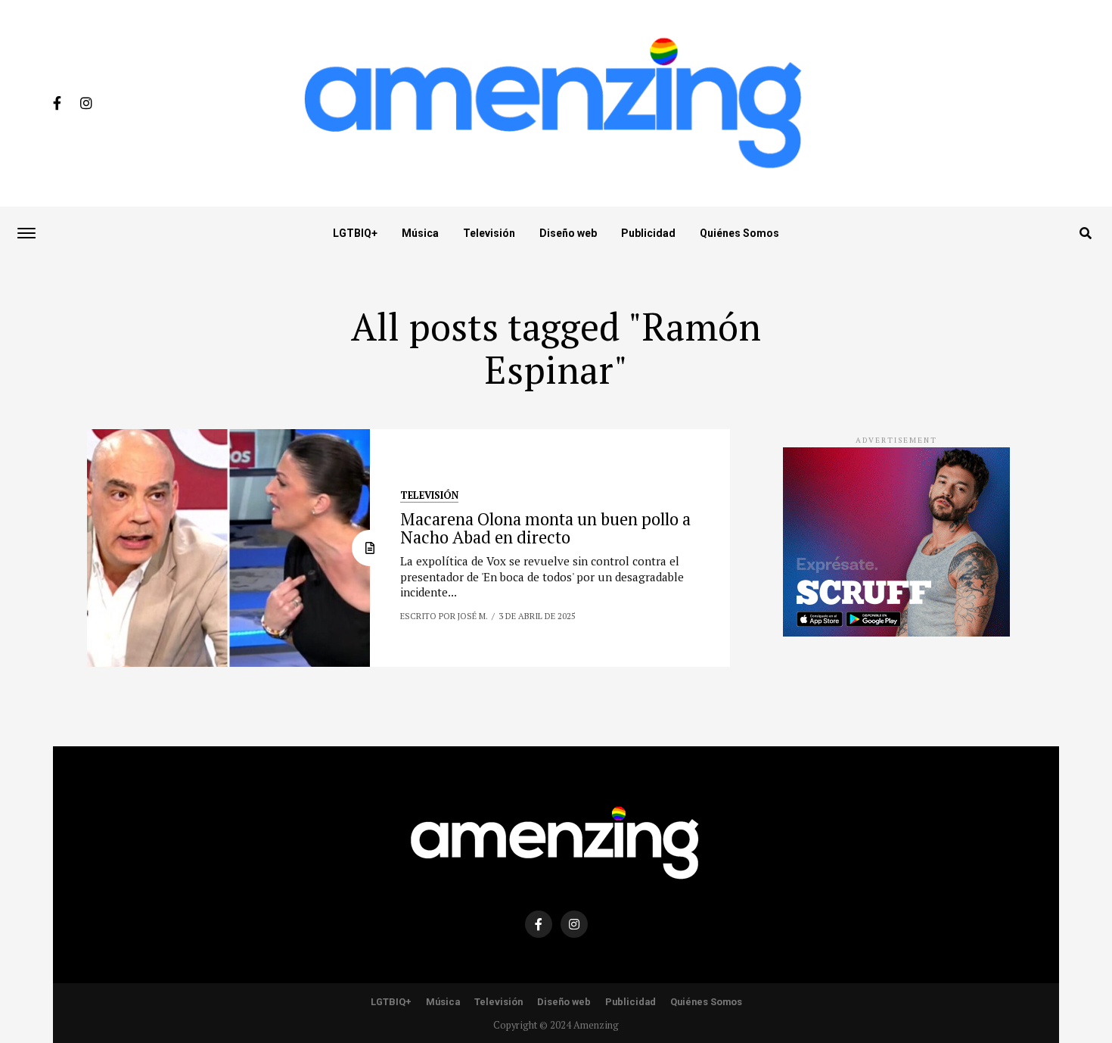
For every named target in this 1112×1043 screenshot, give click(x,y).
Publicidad (648, 233)
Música (420, 233)
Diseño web (568, 233)
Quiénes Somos (739, 233)
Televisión (489, 233)
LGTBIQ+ (355, 233)
